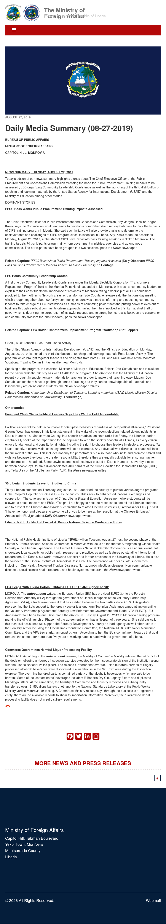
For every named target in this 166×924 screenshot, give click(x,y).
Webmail (153, 900)
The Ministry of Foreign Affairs (64, 10)
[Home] (24, 12)
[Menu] (13, 30)
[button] (83, 706)
